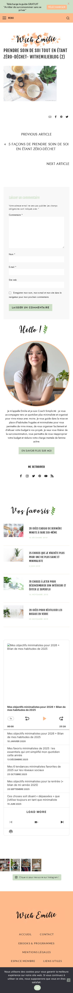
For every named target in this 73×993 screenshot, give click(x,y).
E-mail (12, 267)
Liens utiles (52, 960)
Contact (47, 934)
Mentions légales (36, 952)
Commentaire (16, 215)
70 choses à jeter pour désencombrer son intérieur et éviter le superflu (47, 585)
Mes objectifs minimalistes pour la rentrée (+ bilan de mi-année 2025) (35, 783)
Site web (13, 279)
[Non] (68, 980)
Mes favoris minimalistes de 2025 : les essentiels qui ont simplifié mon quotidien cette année (33, 752)
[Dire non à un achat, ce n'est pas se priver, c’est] (5, 865)
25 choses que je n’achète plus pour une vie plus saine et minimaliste (47, 556)
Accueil (25, 934)
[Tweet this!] (67, 117)
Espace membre (23, 960)
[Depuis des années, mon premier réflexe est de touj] (26, 865)
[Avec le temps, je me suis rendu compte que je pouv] (36, 865)
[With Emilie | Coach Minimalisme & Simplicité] (36, 39)
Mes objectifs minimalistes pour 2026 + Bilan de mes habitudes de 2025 (35, 735)
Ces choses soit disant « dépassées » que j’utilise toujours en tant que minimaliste (33, 798)
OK (37, 987)
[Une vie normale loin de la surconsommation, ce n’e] (15, 865)
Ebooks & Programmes (36, 943)
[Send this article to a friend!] (50, 117)
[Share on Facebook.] (55, 117)
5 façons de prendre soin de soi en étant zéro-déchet (39, 146)
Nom (12, 254)
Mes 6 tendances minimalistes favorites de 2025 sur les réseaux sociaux (34, 768)
